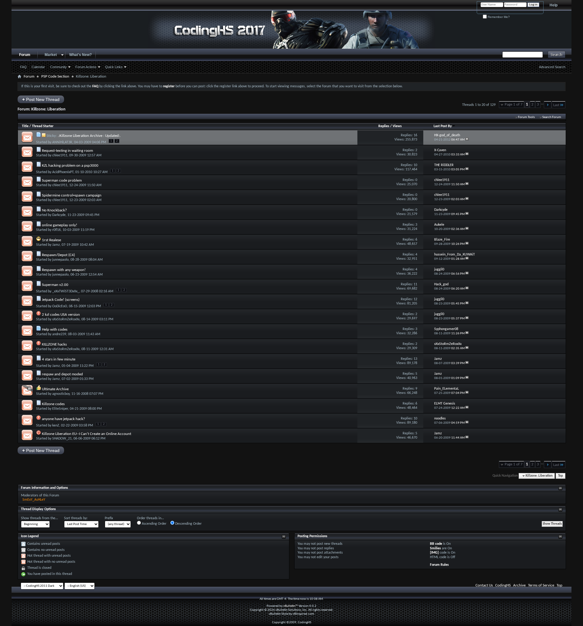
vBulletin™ (290, 606)
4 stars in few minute (58, 359)
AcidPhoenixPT (62, 172)
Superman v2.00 (55, 285)
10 (415, 165)
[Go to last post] (467, 139)
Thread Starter (42, 126)
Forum (24, 55)
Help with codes (54, 330)
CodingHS (503, 585)
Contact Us (484, 585)
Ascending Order (153, 524)
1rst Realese (51, 240)
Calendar (38, 67)
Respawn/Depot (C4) (58, 255)
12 (415, 299)
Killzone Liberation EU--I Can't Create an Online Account (86, 434)
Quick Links (114, 67)
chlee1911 (59, 155)
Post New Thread (41, 99)
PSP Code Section (55, 76)
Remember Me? (498, 17)
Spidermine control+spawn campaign (71, 195)
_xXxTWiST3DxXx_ (65, 291)
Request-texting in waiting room (67, 151)
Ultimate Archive (55, 389)
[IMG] (434, 553)
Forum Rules (439, 565)
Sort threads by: (75, 518)
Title (25, 126)
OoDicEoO (59, 306)
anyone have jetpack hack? (63, 419)
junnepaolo (60, 260)
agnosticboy (61, 394)
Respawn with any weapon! (64, 270)
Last (556, 105)
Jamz (56, 245)
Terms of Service (541, 585)
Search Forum (551, 117)
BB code (436, 544)
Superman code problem (62, 181)
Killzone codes (53, 404)
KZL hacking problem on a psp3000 (70, 166)
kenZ (55, 425)
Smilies (435, 548)
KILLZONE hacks (54, 344)
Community (58, 67)
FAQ (23, 67)
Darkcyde (59, 215)
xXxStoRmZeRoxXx (66, 319)
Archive (519, 585)
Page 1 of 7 (514, 104)
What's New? (80, 55)
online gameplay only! (59, 225)
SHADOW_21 (62, 438)
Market (51, 55)
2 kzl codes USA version (61, 315)
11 (415, 284)
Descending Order (188, 524)
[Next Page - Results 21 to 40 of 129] (547, 104)
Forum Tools (526, 117)
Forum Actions (86, 67)
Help (553, 5)
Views (397, 126)
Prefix (109, 518)
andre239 (59, 334)
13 (415, 359)
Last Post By (443, 126)
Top (560, 476)
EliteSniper (60, 409)
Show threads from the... (39, 518)
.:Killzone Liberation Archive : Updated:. (89, 136)
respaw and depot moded (62, 374)
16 (415, 135)
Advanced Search (552, 67)
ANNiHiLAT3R (62, 142)
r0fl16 (56, 230)
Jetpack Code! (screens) (61, 300)
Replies (383, 126)
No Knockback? (54, 210)
